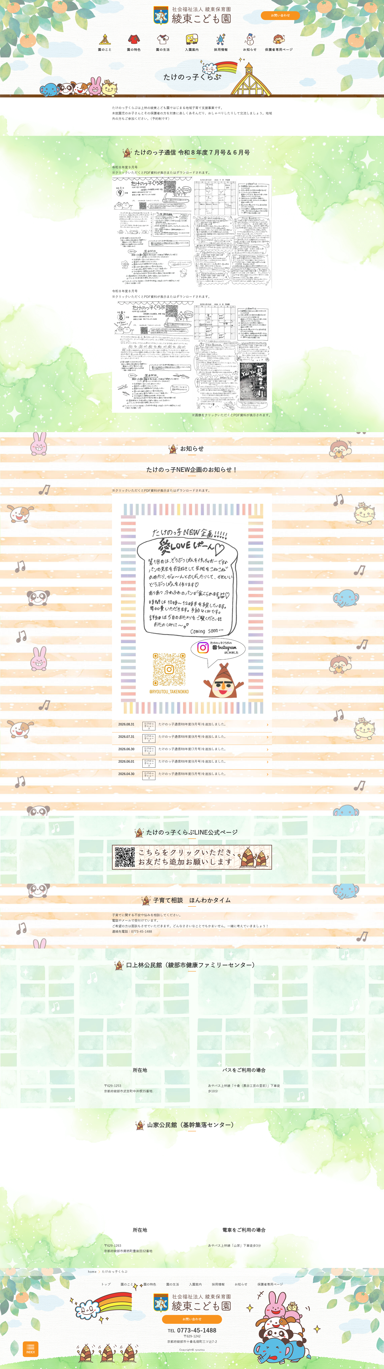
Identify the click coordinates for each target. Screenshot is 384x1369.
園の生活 (172, 1284)
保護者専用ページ (270, 1284)
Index (30, 1352)
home (93, 1271)
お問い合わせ (280, 15)
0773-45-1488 (196, 1331)
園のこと (127, 1284)
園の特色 (149, 1284)
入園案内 (195, 1284)
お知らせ (241, 1284)
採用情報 (218, 1284)
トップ (106, 1284)
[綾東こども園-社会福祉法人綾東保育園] (192, 15)
